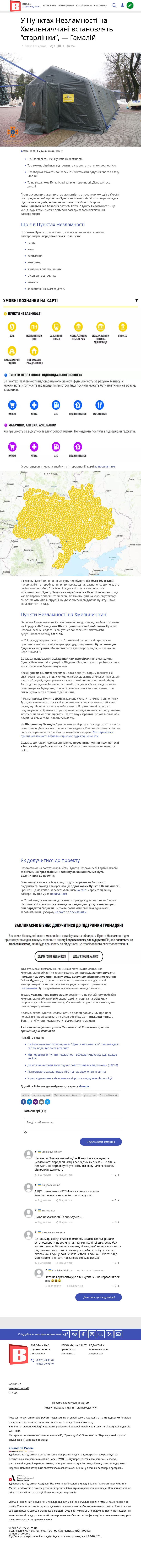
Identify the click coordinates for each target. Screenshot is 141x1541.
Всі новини (49, 5)
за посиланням (105, 466)
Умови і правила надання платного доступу (70, 1407)
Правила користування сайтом (70, 1402)
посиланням (58, 894)
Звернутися (68, 1353)
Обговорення (66, 5)
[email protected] (20, 1533)
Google (84, 1086)
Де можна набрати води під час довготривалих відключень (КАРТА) (73, 1065)
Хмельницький (41, 1095)
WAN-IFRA (14, 1431)
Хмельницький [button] (30, 6)
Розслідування (84, 5)
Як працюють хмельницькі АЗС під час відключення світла (67, 1071)
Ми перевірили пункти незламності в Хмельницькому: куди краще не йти (67, 734)
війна (25, 1095)
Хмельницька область (67, 1095)
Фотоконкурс (101, 5)
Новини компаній (19, 1388)
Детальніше (38, 1353)
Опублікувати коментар (101, 1141)
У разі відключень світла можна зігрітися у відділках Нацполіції (70, 1078)
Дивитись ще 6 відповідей (99, 1297)
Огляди (13, 1392)
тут (93, 1422)
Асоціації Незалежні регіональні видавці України (61, 1426)
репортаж (90, 1095)
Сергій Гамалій (108, 1095)
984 (70, 46)
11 (60, 46)
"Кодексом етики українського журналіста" (75, 1417)
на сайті (82, 890)
